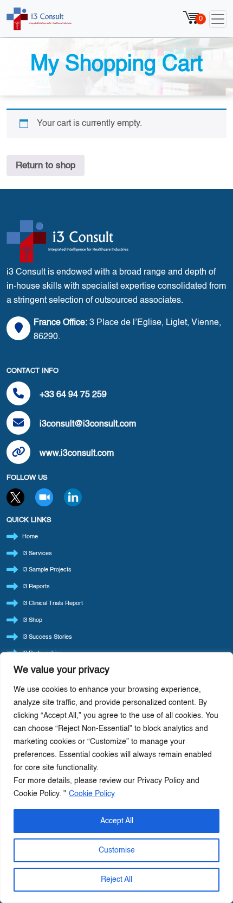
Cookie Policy (92, 794)
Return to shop (45, 165)
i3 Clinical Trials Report (52, 604)
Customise (117, 850)
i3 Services (37, 554)
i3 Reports (36, 587)
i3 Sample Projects (47, 570)
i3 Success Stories (47, 637)
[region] (116, 777)
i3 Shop (32, 621)
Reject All (116, 879)
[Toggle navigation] (217, 19)
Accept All (116, 821)
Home (30, 537)
